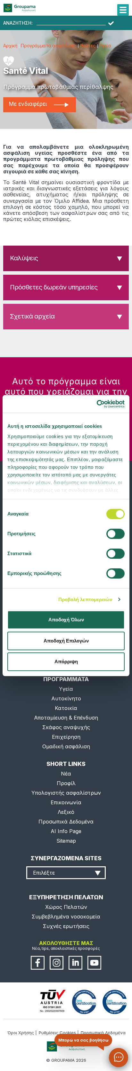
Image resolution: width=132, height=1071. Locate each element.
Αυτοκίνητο (66, 698)
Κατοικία (66, 708)
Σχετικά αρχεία (32, 316)
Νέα (66, 773)
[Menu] (123, 10)
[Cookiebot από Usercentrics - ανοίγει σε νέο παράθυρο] (97, 404)
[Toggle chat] (118, 1057)
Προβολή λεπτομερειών (85, 599)
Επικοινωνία (66, 802)
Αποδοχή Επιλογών (66, 640)
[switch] (66, 535)
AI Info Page (66, 831)
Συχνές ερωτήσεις (66, 926)
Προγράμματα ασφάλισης (48, 45)
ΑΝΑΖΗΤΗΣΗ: (18, 23)
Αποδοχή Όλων (66, 619)
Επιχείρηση (66, 737)
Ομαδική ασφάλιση (66, 746)
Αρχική (10, 45)
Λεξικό (66, 812)
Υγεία (105, 45)
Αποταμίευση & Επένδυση (66, 717)
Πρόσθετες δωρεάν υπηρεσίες (53, 287)
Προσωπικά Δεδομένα (66, 821)
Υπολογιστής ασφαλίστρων (66, 793)
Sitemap (66, 841)
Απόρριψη (66, 661)
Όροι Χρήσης (20, 1032)
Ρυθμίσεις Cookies (57, 1032)
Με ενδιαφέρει (28, 104)
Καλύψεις (24, 258)
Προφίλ (66, 783)
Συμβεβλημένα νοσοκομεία (66, 916)
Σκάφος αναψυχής (66, 727)
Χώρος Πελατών (66, 907)
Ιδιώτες (87, 45)
